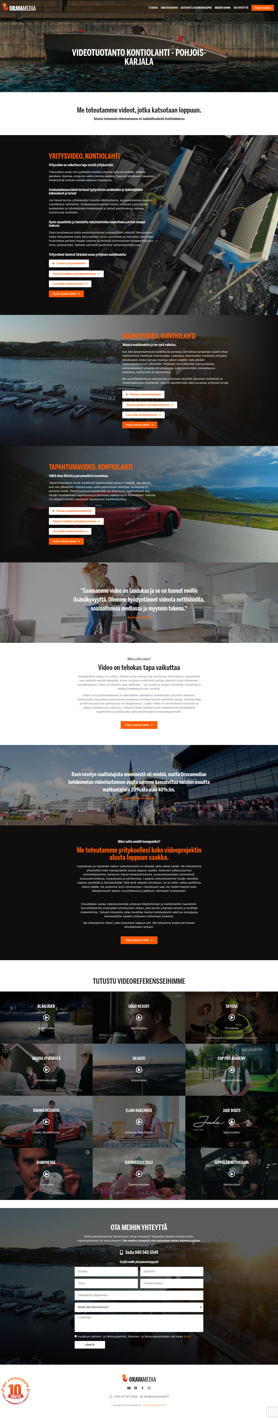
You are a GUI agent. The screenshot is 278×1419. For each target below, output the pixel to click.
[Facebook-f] (142, 1388)
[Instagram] (149, 1388)
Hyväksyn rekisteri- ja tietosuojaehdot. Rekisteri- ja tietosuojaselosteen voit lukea (134, 1336)
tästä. (187, 1336)
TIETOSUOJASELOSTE (155, 1405)
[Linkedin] (135, 1388)
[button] (69, 263)
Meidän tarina (223, 8)
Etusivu (153, 8)
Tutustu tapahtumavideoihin (74, 510)
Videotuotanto (169, 8)
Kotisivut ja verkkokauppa (196, 8)
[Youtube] (128, 1388)
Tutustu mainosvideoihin (145, 394)
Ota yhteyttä (241, 8)
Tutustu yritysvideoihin (71, 263)
